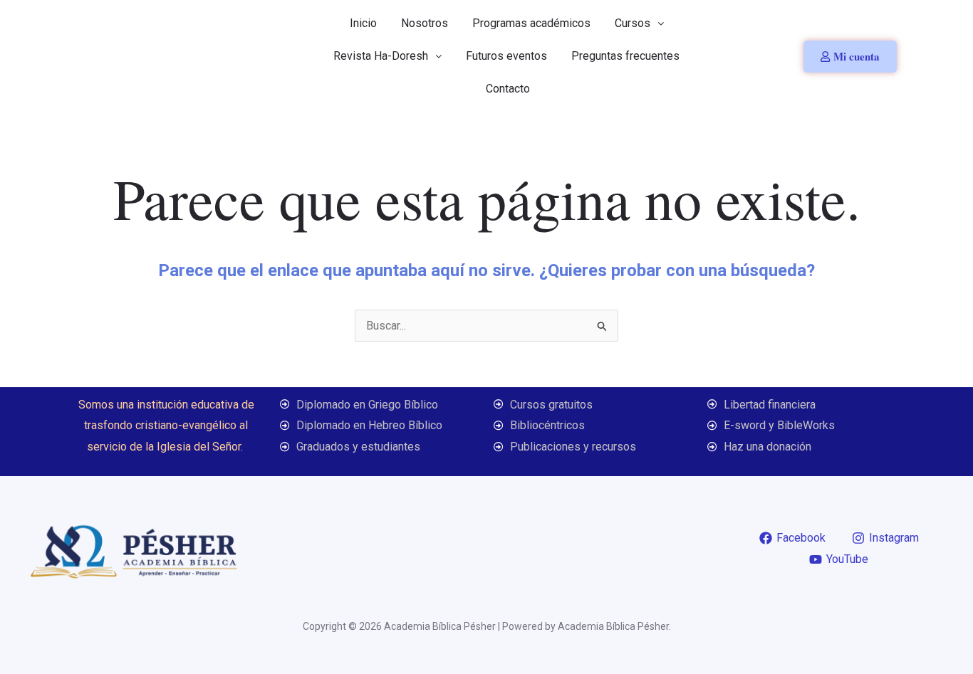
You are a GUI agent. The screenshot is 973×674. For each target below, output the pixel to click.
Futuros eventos (506, 56)
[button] (639, 23)
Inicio (363, 23)
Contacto (508, 88)
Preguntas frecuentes (625, 56)
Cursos (632, 23)
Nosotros (424, 23)
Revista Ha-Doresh (380, 56)
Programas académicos (531, 23)
